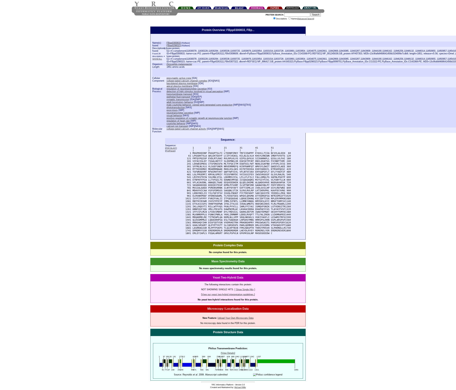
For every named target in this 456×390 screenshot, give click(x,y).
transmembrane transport (179, 94)
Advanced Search (306, 19)
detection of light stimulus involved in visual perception (195, 91)
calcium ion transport (177, 126)
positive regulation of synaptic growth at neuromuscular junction (199, 118)
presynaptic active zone (179, 78)
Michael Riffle (240, 387)
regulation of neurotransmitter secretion (187, 88)
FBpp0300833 (174, 42)
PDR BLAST (171, 148)
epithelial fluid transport (178, 96)
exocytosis (172, 110)
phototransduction (176, 107)
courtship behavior (176, 123)
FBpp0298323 (174, 45)
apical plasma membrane (179, 86)
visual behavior (174, 115)
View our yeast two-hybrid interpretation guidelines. (228, 294)
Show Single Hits (245, 289)
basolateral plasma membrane (182, 83)
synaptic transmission (178, 99)
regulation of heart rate (178, 120)
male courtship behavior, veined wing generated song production (199, 104)
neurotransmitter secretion (180, 112)
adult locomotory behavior (180, 102)
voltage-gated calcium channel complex (187, 80)
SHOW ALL (157, 59)
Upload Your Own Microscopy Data (235, 318)
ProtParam (170, 151)
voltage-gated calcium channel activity (186, 129)
